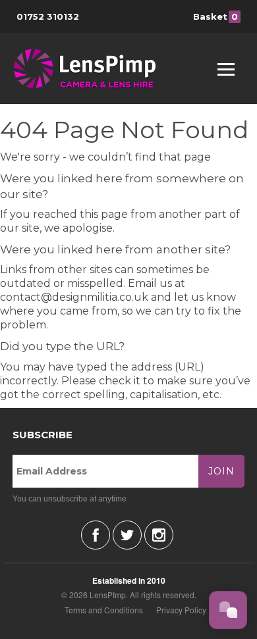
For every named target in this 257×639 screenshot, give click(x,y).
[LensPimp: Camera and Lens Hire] (94, 68)
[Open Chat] (228, 610)
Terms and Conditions (104, 609)
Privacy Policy (181, 609)
